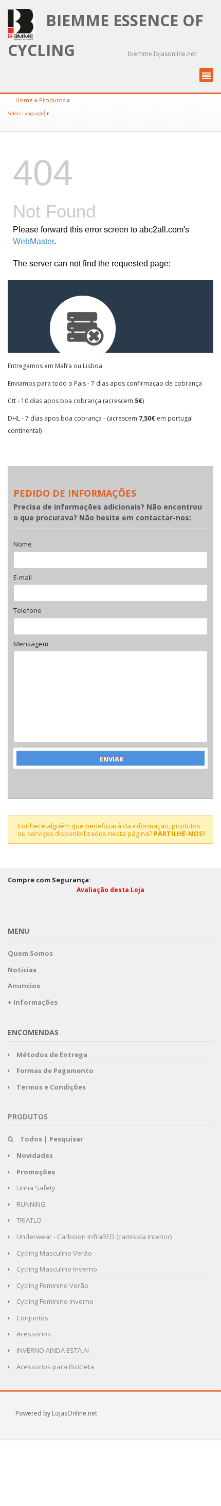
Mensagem (30, 644)
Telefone (27, 611)
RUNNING (30, 1204)
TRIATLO (28, 1220)
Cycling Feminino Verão (51, 1285)
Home (24, 100)
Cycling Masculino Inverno (56, 1269)
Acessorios (33, 1333)
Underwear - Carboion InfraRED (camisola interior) (93, 1236)
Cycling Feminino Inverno (54, 1301)
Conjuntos (31, 1317)
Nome (22, 544)
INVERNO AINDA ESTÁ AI (52, 1350)
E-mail (22, 578)
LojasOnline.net (74, 1413)
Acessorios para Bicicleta (54, 1366)
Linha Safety (35, 1187)
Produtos (52, 100)
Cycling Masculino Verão (53, 1253)
